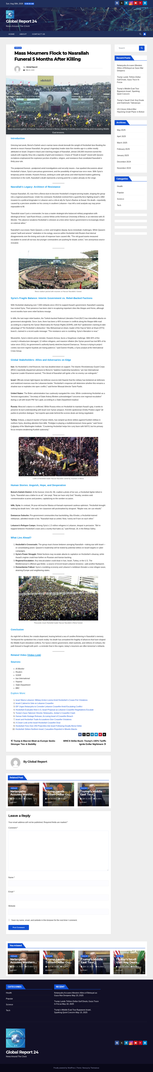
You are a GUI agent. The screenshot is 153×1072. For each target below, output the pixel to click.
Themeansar (94, 1068)
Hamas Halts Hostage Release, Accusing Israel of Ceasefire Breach (44, 716)
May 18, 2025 (53, 967)
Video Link (34, 655)
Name (11, 877)
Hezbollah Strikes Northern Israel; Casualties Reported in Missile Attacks (46, 729)
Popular (18, 47)
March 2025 (122, 143)
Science (120, 199)
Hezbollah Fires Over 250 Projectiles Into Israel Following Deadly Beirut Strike (49, 726)
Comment (13, 828)
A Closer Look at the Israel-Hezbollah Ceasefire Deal (38, 723)
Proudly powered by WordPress (65, 1068)
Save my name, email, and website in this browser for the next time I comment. (44, 920)
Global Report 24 (21, 21)
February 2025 (123, 149)
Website (11, 906)
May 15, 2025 (88, 967)
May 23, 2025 (17, 967)
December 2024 (124, 162)
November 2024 (124, 168)
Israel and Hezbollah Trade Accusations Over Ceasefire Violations (43, 719)
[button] (140, 34)
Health (120, 186)
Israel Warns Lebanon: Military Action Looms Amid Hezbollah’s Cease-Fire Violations (51, 700)
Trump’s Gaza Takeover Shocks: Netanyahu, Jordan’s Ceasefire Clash (45, 713)
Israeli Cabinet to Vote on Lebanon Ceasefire (35, 703)
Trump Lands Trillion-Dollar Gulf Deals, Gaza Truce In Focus (129, 79)
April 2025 (121, 136)
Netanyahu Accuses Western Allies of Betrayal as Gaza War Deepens (130, 68)
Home (11, 34)
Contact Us (38, 34)
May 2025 (121, 130)
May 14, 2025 (123, 967)
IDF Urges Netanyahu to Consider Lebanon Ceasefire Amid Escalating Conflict (49, 707)
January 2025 (123, 155)
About (23, 34)
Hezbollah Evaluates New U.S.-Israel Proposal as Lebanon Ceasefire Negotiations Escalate (55, 710)
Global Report (32, 67)
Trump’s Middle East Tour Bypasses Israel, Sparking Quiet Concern (128, 91)
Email (11, 892)
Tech (119, 205)
